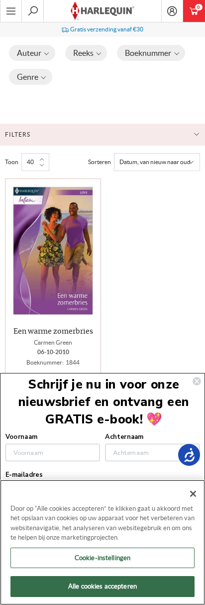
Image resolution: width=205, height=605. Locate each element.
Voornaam (21, 436)
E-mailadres (23, 474)
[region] (102, 542)
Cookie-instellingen (102, 558)
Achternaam (124, 436)
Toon (11, 162)
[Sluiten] (193, 494)
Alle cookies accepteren (102, 586)
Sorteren (99, 162)
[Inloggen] (172, 11)
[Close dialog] (196, 381)
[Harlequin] (102, 10)
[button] (32, 53)
